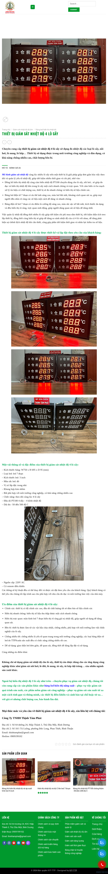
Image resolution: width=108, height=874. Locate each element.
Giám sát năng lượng (74, 841)
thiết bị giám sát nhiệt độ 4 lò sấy (40, 148)
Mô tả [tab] (5, 168)
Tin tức (95, 843)
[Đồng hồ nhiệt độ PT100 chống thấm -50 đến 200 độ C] (89, 772)
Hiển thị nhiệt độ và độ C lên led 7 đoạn (54, 788)
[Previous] (2, 780)
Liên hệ (95, 848)
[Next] (106, 780)
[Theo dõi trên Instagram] (9, 843)
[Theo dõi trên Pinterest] (14, 843)
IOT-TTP (73, 870)
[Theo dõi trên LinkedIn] (18, 843)
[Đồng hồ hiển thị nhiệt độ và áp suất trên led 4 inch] (18, 772)
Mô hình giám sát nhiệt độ (15, 174)
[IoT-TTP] (15, 7)
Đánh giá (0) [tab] (15, 168)
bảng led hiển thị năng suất (59, 685)
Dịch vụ (96, 838)
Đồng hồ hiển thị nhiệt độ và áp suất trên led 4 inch (17, 789)
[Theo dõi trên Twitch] (28, 843)
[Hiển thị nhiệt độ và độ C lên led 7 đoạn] (54, 772)
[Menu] (33, 7)
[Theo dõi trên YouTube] (23, 843)
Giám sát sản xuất (73, 836)
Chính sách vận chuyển (48, 839)
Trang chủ (6, 130)
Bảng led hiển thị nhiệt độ (46, 130)
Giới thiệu (97, 829)
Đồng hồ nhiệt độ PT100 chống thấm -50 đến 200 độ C (88, 789)
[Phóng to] (5, 119)
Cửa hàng (97, 834)
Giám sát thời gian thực (75, 845)
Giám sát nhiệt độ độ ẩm (23, 130)
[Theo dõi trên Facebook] (4, 843)
